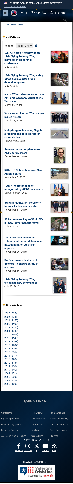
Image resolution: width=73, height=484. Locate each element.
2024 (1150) (11, 320)
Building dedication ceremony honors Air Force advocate (22, 204)
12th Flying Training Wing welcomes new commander (20, 280)
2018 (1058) (11, 341)
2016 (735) (10, 348)
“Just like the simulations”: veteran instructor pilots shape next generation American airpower (23, 243)
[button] (16, 6)
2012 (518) (10, 362)
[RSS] (54, 446)
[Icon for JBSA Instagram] (27, 446)
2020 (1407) (11, 334)
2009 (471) (10, 373)
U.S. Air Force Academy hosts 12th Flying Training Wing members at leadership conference (22, 58)
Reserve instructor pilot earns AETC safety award (22, 150)
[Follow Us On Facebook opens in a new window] (18, 446)
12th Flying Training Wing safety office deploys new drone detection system (24, 78)
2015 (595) (10, 352)
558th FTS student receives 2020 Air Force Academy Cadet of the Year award (24, 97)
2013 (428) (10, 359)
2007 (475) (10, 380)
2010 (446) (10, 369)
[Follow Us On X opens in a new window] (36, 446)
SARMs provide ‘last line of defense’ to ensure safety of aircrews (21, 263)
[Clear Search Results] (36, 45)
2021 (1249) (11, 331)
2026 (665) (10, 313)
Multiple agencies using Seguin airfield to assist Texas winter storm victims (23, 133)
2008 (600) (10, 376)
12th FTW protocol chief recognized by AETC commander (24, 187)
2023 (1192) (11, 323)
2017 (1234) (11, 345)
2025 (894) (10, 316)
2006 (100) (10, 384)
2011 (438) (10, 366)
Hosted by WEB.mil (35, 462)
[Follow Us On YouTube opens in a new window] (45, 446)
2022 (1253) (11, 327)
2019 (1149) (11, 338)
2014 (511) (10, 355)
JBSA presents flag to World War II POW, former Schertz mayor (24, 221)
